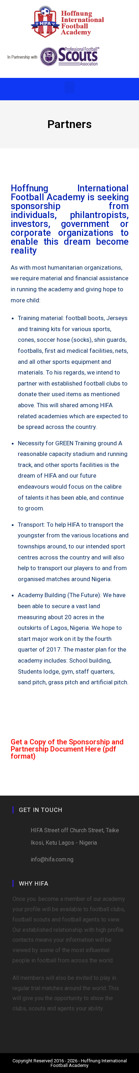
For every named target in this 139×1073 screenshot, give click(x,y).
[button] (69, 87)
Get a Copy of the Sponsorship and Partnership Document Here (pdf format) (67, 749)
